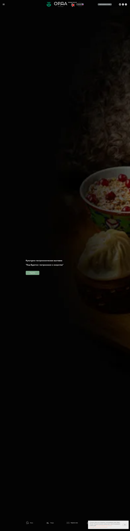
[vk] (123, 5)
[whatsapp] (120, 5)
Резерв (52, 522)
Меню (31, 522)
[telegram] (126, 5)
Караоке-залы (74, 522)
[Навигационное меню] (4, 4)
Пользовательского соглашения (100, 527)
